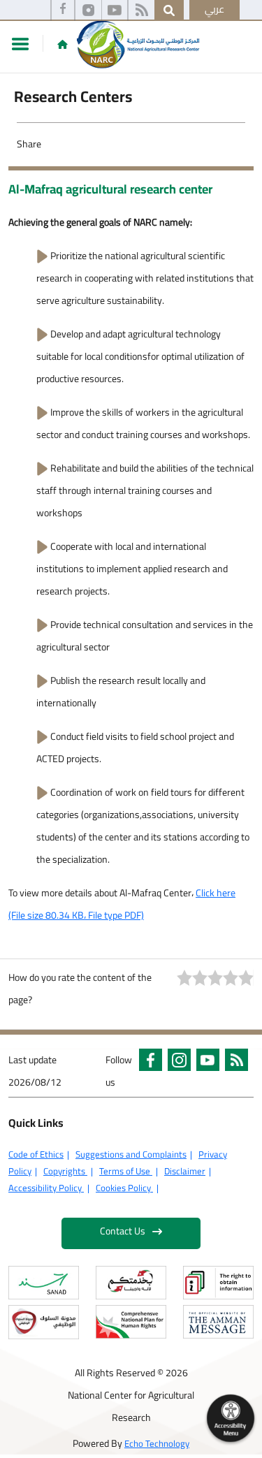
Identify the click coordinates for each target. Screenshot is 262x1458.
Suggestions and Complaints (131, 1154)
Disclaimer (184, 1170)
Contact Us (122, 1231)
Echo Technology (156, 1443)
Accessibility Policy (46, 1187)
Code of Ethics (36, 1154)
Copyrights (65, 1170)
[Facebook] (63, 10)
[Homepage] (62, 44)
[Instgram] (88, 10)
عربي (214, 9)
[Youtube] (114, 10)
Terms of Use (125, 1170)
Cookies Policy (124, 1187)
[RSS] (141, 10)
